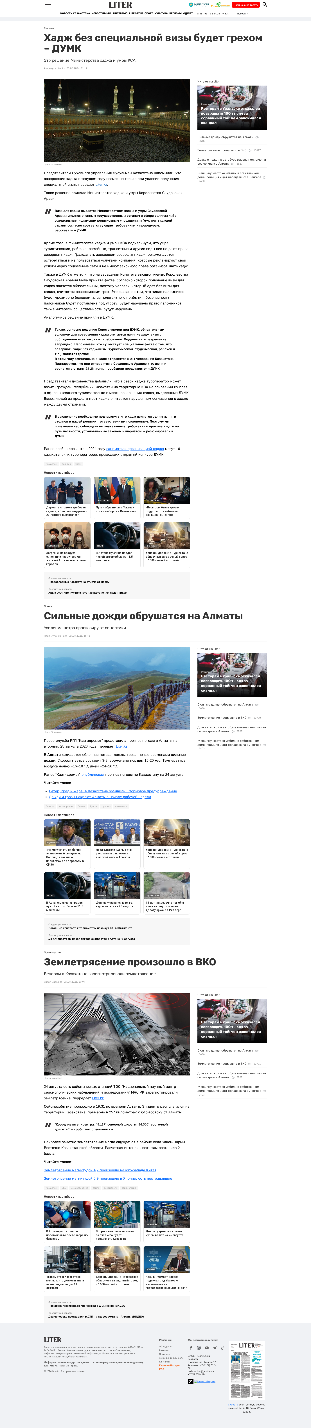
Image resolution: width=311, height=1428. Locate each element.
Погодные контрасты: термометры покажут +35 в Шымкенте (90, 927)
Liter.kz (101, 184)
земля (96, 1188)
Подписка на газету (246, 4)
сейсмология (129, 1188)
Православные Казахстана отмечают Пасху (78, 581)
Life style (136, 13)
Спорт (149, 13)
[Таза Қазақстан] (221, 4)
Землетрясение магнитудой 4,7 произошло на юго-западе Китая (100, 1170)
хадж (78, 464)
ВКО (64, 1188)
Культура (161, 13)
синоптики (121, 806)
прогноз (106, 806)
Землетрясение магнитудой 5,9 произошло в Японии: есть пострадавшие (108, 1178)
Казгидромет (66, 806)
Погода (81, 806)
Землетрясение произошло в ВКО (221, 150)
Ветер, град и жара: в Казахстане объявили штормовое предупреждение (113, 791)
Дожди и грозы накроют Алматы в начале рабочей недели (100, 797)
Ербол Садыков (53, 981)
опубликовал (93, 774)
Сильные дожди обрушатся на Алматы (225, 137)
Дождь (93, 806)
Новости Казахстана (75, 13)
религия (66, 464)
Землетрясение (79, 1188)
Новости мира (101, 13)
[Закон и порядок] (200, 4)
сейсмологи (110, 1188)
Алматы (50, 806)
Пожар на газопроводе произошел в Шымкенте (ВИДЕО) (87, 1305)
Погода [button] (241, 13)
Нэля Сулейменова (55, 635)
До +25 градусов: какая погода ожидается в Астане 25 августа (91, 938)
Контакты (164, 1361)
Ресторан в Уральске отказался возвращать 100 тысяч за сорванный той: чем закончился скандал (231, 115)
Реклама (163, 1350)
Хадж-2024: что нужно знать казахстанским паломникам (87, 592)
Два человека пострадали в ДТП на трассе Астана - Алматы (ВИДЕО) (96, 1316)
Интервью (120, 13)
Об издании (165, 1346)
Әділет (188, 13)
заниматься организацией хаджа (135, 449)
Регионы (175, 13)
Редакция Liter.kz (54, 68)
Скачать (233, 1404)
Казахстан (51, 464)
